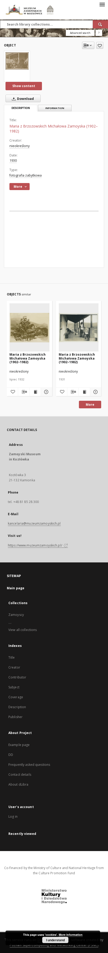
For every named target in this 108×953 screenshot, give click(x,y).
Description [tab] (21, 108)
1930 (13, 160)
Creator (14, 667)
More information (71, 935)
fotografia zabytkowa (25, 175)
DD (10, 754)
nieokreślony (19, 146)
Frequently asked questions (29, 764)
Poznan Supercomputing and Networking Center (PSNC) (54, 945)
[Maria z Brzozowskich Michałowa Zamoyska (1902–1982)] (17, 60)
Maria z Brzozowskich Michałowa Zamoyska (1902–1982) (27, 358)
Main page (15, 588)
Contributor (17, 677)
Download (25, 98)
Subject (13, 687)
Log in (13, 816)
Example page (19, 745)
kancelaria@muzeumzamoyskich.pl (34, 523)
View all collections (22, 630)
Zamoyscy (16, 614)
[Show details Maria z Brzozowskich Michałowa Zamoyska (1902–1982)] (45, 392)
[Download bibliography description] (23, 392)
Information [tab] (54, 108)
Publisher (15, 717)
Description (17, 707)
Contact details (19, 774)
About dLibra (18, 784)
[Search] (100, 24)
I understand (55, 940)
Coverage (15, 697)
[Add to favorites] (99, 45)
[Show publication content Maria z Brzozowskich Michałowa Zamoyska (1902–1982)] (35, 392)
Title (11, 657)
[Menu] (102, 4)
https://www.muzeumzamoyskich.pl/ (35, 545)
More (90, 404)
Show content (23, 86)
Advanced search (80, 33)
